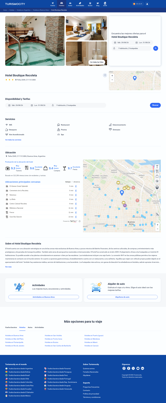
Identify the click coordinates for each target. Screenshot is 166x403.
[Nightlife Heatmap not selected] (157, 166)
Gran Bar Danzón (16, 217)
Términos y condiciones (91, 397)
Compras (57, 171)
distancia (77, 182)
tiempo (68, 182)
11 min (71, 208)
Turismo (19, 171)
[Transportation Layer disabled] (157, 187)
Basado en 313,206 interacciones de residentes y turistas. (25, 175)
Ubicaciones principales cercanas (22, 182)
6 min (71, 190)
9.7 (70, 168)
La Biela (12, 199)
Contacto (86, 390)
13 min (71, 217)
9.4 (51, 168)
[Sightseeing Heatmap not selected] (157, 181)
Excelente (38, 167)
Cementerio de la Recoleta (19, 190)
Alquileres (86, 375)
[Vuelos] (15, 4)
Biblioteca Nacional (16, 208)
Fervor (12, 212)
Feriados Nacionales (90, 372)
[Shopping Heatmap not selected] (157, 176)
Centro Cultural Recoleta (18, 204)
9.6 (32, 168)
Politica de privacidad (91, 394)
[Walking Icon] (76, 186)
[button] (147, 4)
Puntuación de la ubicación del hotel (19, 162)
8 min (71, 195)
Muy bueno (18, 167)
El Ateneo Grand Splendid (19, 186)
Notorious (13, 195)
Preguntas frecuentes (91, 387)
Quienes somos (89, 368)
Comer (37, 169)
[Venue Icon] (7, 186)
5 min (71, 186)
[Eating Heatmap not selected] (157, 171)
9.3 (13, 168)
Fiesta (75, 169)
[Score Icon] (7, 168)
